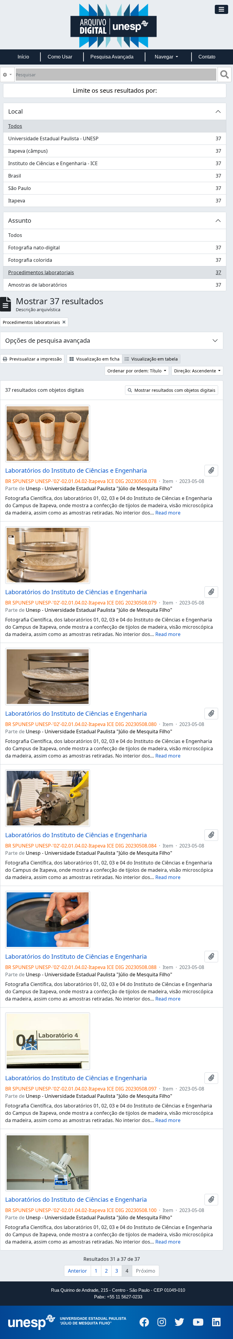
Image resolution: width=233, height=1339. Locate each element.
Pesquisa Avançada (111, 56)
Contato (206, 56)
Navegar (164, 56)
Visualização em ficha (97, 359)
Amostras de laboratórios (114, 286)
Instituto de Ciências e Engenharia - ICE (114, 165)
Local (15, 111)
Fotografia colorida (114, 261)
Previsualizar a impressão (35, 359)
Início (23, 56)
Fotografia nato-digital (114, 249)
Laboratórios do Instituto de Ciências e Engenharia (76, 470)
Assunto (19, 220)
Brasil (114, 177)
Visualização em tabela (154, 359)
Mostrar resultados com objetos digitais (174, 390)
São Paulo (114, 190)
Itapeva (114, 202)
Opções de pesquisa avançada (47, 340)
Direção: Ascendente (195, 371)
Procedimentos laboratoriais (114, 274)
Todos (15, 126)
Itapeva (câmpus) (114, 152)
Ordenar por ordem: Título (135, 371)
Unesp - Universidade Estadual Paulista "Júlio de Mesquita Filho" (99, 488)
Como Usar (60, 56)
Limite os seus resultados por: (115, 90)
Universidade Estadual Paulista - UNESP (114, 140)
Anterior (77, 1270)
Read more (168, 512)
